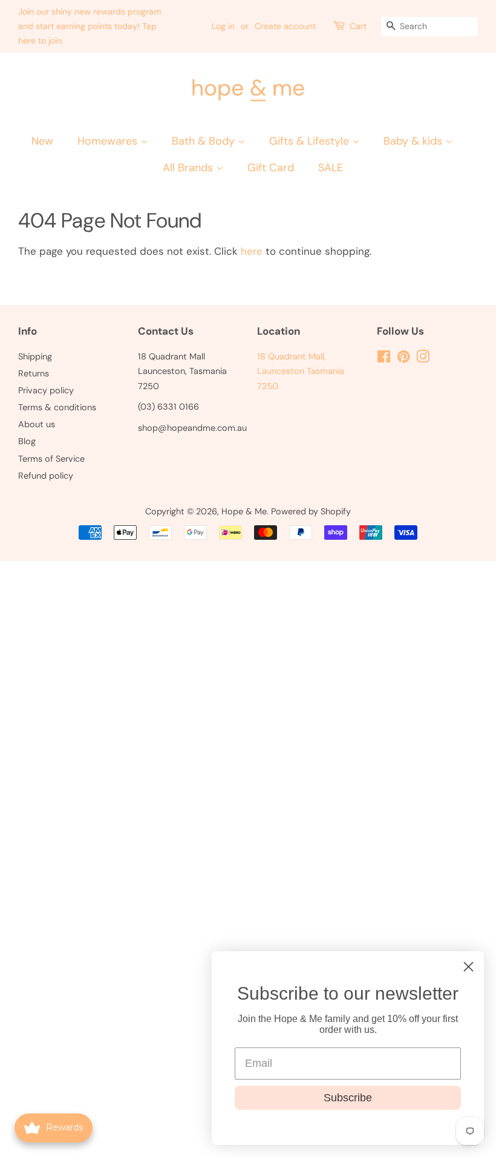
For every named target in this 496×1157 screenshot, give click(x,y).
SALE (330, 167)
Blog (27, 441)
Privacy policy (46, 390)
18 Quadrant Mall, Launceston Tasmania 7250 (300, 371)
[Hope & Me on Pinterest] (403, 358)
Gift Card (270, 167)
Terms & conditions (57, 407)
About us (36, 424)
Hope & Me (244, 511)
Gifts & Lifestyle (310, 141)
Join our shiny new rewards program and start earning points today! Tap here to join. (89, 26)
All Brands (189, 167)
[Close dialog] (468, 966)
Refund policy (45, 475)
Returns (33, 373)
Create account (285, 26)
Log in (223, 26)
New (42, 141)
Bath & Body (205, 141)
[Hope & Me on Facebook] (384, 358)
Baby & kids (414, 141)
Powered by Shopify (311, 511)
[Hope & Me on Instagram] (422, 358)
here (252, 251)
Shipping (35, 356)
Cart (358, 26)
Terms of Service (51, 458)
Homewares (108, 141)
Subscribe (348, 1098)
